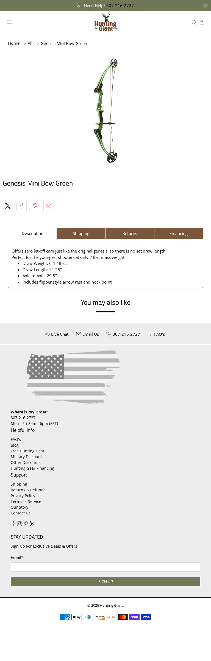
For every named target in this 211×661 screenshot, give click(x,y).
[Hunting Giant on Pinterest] (25, 524)
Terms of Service (26, 501)
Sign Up (105, 581)
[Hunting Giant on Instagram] (19, 524)
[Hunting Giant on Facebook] (13, 524)
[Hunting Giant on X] (32, 524)
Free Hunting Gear (28, 450)
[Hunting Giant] (105, 22)
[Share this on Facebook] (21, 206)
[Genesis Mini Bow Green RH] (105, 110)
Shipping (19, 484)
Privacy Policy (23, 495)
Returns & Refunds (28, 489)
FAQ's (16, 439)
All (30, 43)
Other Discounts (26, 462)
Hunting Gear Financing (32, 468)
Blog (15, 445)
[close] (205, 6)
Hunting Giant (111, 605)
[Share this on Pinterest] (35, 206)
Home (14, 43)
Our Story (19, 507)
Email (17, 557)
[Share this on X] (8, 206)
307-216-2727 (120, 5)
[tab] (32, 233)
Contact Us (20, 513)
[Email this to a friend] (48, 206)
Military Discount (26, 456)
